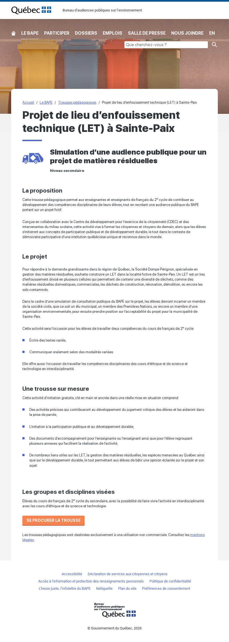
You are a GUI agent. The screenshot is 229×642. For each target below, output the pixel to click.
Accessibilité (72, 574)
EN (212, 33)
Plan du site (127, 588)
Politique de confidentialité (170, 581)
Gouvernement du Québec (114, 610)
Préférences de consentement (166, 588)
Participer (56, 33)
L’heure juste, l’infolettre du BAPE (64, 588)
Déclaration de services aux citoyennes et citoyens (128, 574)
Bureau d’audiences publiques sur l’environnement (31, 10)
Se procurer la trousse (53, 520)
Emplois (112, 33)
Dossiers (86, 33)
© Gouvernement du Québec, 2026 (114, 628)
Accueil (13, 33)
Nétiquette (104, 588)
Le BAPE (30, 33)
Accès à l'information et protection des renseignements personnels (91, 581)
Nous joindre (187, 33)
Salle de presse (147, 33)
